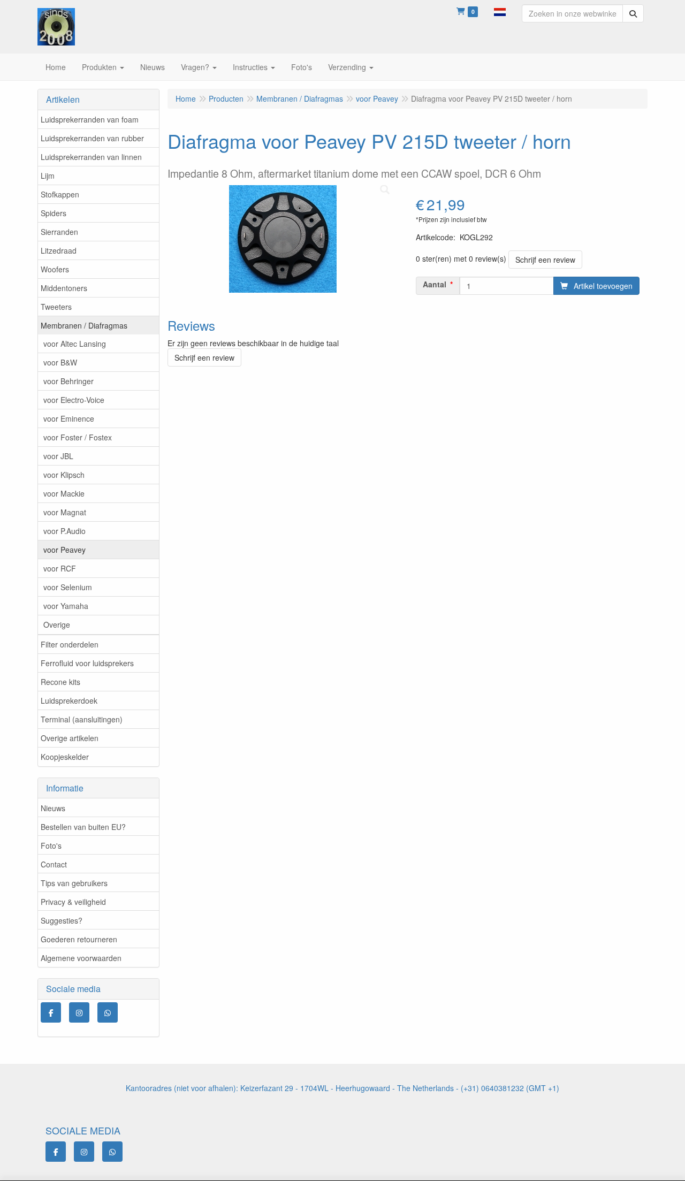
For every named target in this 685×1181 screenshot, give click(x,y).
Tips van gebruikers (74, 883)
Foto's (51, 845)
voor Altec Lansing (74, 343)
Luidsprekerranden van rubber (92, 138)
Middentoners (64, 288)
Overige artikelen (69, 738)
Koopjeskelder (65, 756)
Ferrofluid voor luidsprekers (87, 663)
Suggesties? (61, 920)
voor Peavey (64, 549)
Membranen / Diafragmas (84, 325)
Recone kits (60, 681)
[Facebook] (51, 1012)
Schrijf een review (545, 259)
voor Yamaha (65, 605)
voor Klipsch (64, 474)
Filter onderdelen (69, 644)
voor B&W (60, 362)
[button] (500, 10)
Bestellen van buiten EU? (83, 826)
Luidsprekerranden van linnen (91, 156)
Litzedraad (59, 250)
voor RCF (59, 568)
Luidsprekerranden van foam (90, 119)
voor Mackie (64, 493)
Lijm (48, 175)
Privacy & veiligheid (73, 901)
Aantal (434, 284)
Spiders (53, 213)
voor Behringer (68, 381)
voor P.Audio (64, 530)
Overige (56, 624)
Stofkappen (60, 194)
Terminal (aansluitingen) (82, 719)
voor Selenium (67, 587)
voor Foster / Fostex (77, 437)
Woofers (55, 269)
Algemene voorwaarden (81, 958)
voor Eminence (68, 418)
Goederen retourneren (79, 939)
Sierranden (59, 231)
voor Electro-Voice (73, 399)
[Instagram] (79, 1012)
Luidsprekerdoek (69, 700)
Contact (54, 864)
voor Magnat (64, 512)
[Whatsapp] (107, 1012)
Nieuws (53, 808)
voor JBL (58, 456)
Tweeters (56, 306)
